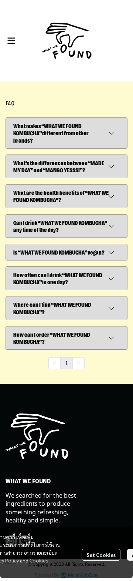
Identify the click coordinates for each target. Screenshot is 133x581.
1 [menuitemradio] (66, 362)
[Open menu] (11, 40)
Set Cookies (101, 554)
